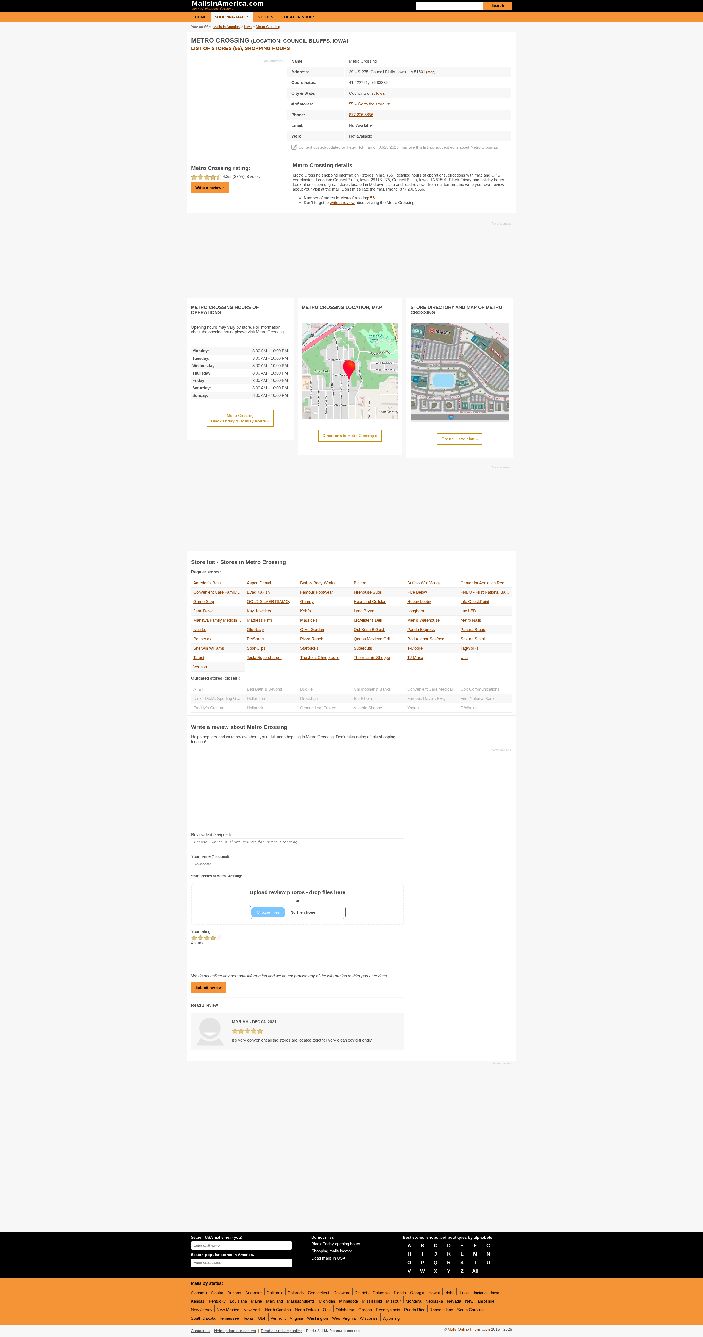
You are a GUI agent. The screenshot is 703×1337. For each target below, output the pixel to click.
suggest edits (446, 147)
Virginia (296, 1318)
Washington (317, 1318)
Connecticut (318, 1292)
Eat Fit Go (363, 698)
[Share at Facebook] (484, 39)
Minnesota (348, 1301)
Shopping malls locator (331, 1251)
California (275, 1292)
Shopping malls (232, 17)
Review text (211, 834)
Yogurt (413, 707)
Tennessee (229, 1318)
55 (351, 104)
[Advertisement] (237, 101)
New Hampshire (479, 1301)
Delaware (341, 1292)
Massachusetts (301, 1301)
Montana (413, 1301)
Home (201, 17)
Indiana (480, 1292)
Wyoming (391, 1318)
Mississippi (372, 1301)
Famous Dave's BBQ (426, 698)
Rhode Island (441, 1309)
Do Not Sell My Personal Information (333, 1331)
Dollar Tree (256, 698)
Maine (256, 1301)
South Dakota (203, 1318)
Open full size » (460, 439)
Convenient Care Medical (430, 689)
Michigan (327, 1301)
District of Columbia (372, 1292)
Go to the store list (374, 104)
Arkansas (254, 1292)
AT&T (198, 689)
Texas (248, 1318)
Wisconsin (369, 1318)
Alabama (199, 1292)
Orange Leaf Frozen (318, 707)
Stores (265, 17)
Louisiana (238, 1301)
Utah (262, 1318)
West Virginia (344, 1318)
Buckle (306, 689)
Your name (210, 856)
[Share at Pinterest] (507, 39)
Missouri (393, 1301)
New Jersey (202, 1309)
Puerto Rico (414, 1309)
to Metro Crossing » (350, 435)
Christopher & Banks (372, 689)
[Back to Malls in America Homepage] (271, 6)
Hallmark (255, 707)
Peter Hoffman (359, 147)
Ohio (327, 1309)
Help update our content (235, 1331)
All (475, 1271)
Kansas (198, 1301)
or (297, 896)
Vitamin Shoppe (368, 707)
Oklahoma (345, 1309)
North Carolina (278, 1309)
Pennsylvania (388, 1309)
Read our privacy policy (281, 1331)
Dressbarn (309, 698)
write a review (342, 202)
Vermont (278, 1318)
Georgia (417, 1292)
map (430, 72)
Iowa (495, 1292)
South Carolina (470, 1309)
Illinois (464, 1292)
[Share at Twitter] (496, 39)
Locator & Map (297, 17)
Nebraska (434, 1301)
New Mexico (228, 1309)
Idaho (449, 1292)
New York (252, 1309)
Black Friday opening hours (335, 1243)
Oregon (365, 1309)
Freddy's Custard (208, 707)
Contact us (200, 1331)
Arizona (234, 1292)
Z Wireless (470, 707)
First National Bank (478, 698)
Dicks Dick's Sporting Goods (219, 698)
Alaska (217, 1292)
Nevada (454, 1301)
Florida (400, 1292)
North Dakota (307, 1309)
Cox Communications (480, 689)
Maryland (274, 1301)
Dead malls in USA (328, 1258)
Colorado (296, 1292)
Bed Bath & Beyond (264, 689)
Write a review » (210, 187)
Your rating (200, 931)
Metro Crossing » (240, 418)
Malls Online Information (469, 1329)
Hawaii (434, 1292)
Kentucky (217, 1301)
